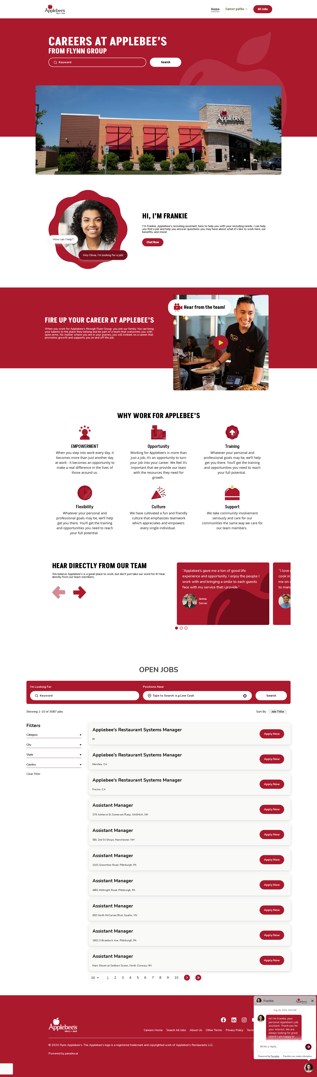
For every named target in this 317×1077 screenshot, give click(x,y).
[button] (53, 735)
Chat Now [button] (153, 242)
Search (165, 62)
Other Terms (214, 1030)
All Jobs (263, 9)
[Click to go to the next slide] (79, 592)
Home (215, 9)
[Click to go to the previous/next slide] (176, 628)
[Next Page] (187, 978)
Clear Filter (33, 774)
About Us (196, 1030)
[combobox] (197, 695)
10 (176, 977)
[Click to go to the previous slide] (58, 592)
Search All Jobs (176, 1030)
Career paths (234, 9)
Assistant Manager (112, 805)
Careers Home (153, 1030)
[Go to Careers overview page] (57, 9)
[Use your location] (245, 696)
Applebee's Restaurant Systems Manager (137, 730)
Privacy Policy (234, 1030)
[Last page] (198, 978)
